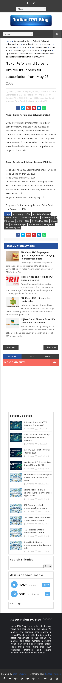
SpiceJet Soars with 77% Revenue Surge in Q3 (35, 424)
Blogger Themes (52, 673)
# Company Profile (21, 214)
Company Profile (21, 41)
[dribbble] (33, 678)
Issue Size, (44, 98)
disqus (31, 356)
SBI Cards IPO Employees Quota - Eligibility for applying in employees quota (37, 255)
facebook (50, 356)
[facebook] (27, 3)
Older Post (51, 347)
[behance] (45, 678)
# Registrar (49, 224)
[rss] (39, 678)
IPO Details (11, 47)
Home (8, 41)
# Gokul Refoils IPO (30, 217)
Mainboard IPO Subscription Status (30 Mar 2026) (37, 464)
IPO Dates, (42, 94)
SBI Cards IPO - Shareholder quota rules (36, 299)
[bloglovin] (27, 678)
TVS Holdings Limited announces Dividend (34, 531)
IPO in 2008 (24, 47)
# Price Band (35, 224)
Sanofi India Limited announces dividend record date (37, 545)
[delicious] (57, 678)
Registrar (47, 50)
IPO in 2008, (18, 98)
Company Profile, (31, 91)
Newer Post (10, 347)
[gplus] (16, 678)
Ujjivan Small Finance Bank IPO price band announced (38, 321)
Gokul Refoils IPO (31, 44)
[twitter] (33, 3)
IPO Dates (46, 44)
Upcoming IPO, (41, 101)
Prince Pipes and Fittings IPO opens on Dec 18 (37, 278)
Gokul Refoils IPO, (29, 94)
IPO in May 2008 (39, 47)
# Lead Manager (18, 224)
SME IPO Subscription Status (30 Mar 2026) (37, 451)
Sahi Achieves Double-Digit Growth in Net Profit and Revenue (37, 437)
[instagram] (51, 678)
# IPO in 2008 (23, 221)
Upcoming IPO (12, 53)
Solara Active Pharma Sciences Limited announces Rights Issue (38, 492)
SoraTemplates (20, 673)
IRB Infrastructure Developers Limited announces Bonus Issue (38, 477)
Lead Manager (19, 50)
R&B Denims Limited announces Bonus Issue (35, 506)
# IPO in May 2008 (40, 221)
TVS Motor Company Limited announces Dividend (37, 519)
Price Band (34, 50)
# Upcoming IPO (13, 227)
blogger (12, 356)
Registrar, (30, 101)
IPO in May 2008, (31, 98)
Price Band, (20, 101)
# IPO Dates (47, 217)
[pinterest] (22, 678)
